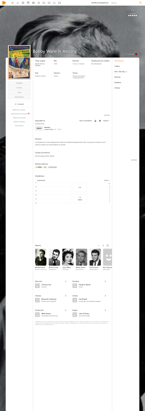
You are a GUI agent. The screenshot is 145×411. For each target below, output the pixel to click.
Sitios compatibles (85, 121)
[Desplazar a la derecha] (103, 245)
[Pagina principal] (4, 4)
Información (119, 61)
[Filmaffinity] (39, 168)
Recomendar (19, 126)
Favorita (19, 88)
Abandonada (19, 97)
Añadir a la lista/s (19, 122)
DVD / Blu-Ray (120, 72)
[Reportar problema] (95, 120)
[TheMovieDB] (53, 168)
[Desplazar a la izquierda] (98, 245)
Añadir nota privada (19, 118)
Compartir (20, 104)
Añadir (52, 156)
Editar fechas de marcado (20, 114)
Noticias (117, 77)
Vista (19, 92)
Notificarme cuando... (19, 110)
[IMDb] (45, 168)
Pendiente (19, 83)
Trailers (117, 66)
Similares (117, 82)
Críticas (117, 88)
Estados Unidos (40, 76)
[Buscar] (140, 3)
